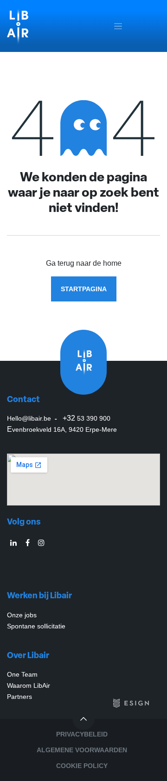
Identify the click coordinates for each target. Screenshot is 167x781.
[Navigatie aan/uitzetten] (118, 26)
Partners (19, 696)
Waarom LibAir (28, 685)
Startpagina (84, 289)
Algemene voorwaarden (82, 750)
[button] (83, 719)
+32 (86, 418)
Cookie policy (82, 765)
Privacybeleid (82, 734)
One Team (23, 674)
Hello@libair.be (30, 418)
